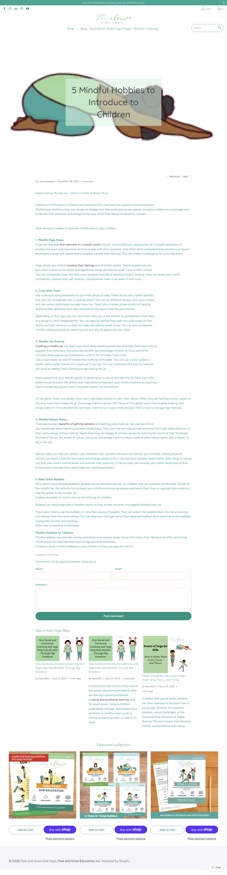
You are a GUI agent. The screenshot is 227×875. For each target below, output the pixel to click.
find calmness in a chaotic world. (80, 244)
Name (39, 569)
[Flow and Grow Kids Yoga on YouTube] (27, 8)
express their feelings (81, 265)
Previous (174, 176)
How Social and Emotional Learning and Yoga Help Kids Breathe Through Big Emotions (59, 667)
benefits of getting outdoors (77, 424)
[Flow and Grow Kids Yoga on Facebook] (4, 8)
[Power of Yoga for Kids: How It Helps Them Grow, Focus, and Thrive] (167, 654)
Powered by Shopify (115, 861)
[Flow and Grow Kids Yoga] (113, 19)
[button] (72, 29)
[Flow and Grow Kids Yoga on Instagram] (10, 8)
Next (186, 176)
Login (208, 8)
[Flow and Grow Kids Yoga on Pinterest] (21, 8)
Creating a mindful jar (49, 346)
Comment (41, 584)
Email (119, 569)
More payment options (60, 838)
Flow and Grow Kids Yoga (38, 861)
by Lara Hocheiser (44, 181)
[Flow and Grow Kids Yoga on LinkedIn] (15, 8)
